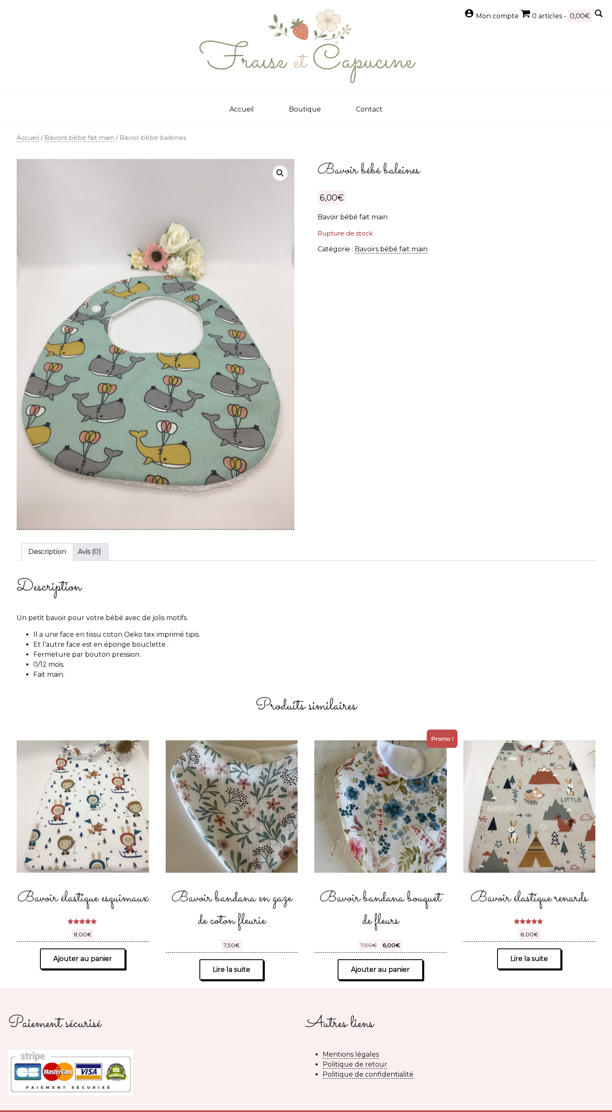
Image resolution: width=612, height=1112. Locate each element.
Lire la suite (231, 969)
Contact (369, 109)
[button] (280, 173)
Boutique (305, 109)
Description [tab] (47, 552)
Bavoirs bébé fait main (79, 137)
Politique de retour (355, 1064)
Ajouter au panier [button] (82, 959)
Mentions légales (351, 1054)
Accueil (241, 109)
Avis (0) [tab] (89, 552)
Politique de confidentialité (368, 1074)
